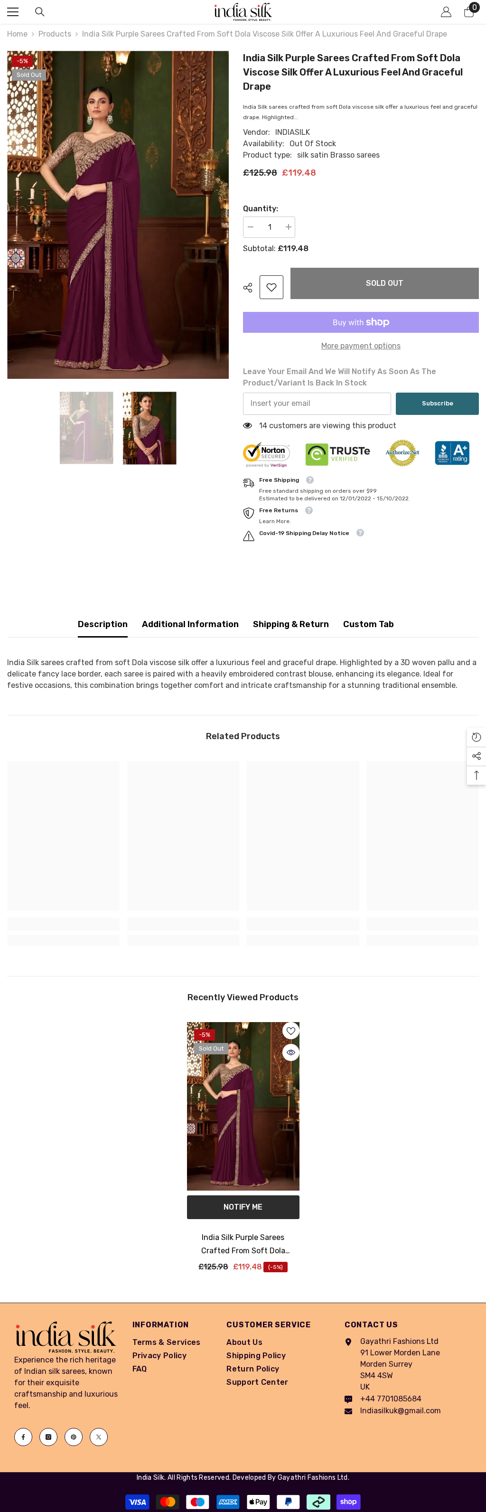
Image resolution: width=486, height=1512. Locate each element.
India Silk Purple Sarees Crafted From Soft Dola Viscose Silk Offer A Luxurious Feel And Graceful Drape (243, 1245)
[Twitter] (99, 1437)
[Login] (446, 12)
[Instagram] (48, 1437)
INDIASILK (292, 132)
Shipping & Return (291, 624)
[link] (271, 287)
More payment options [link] (361, 345)
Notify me (243, 1206)
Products (54, 33)
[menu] (13, 12)
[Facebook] (23, 1437)
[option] (118, 215)
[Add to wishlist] (290, 1030)
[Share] (251, 287)
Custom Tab (368, 624)
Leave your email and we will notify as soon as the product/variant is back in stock (339, 377)
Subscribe (437, 403)
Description (103, 624)
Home (17, 33)
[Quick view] (290, 1052)
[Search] (40, 12)
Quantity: (260, 208)
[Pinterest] (74, 1437)
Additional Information (190, 624)
